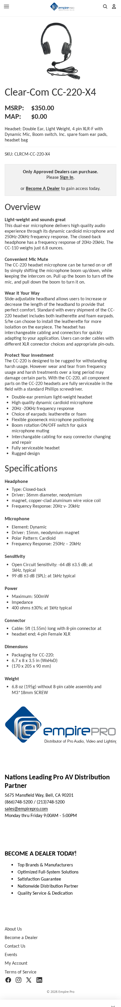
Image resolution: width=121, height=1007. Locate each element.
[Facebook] (8, 979)
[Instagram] (18, 979)
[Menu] (6, 6)
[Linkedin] (39, 979)
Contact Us (15, 946)
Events (11, 954)
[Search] (105, 6)
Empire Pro (66, 992)
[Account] (113, 6)
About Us (13, 928)
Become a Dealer (21, 937)
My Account (16, 963)
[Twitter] (28, 979)
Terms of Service (20, 971)
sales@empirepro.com (26, 808)
